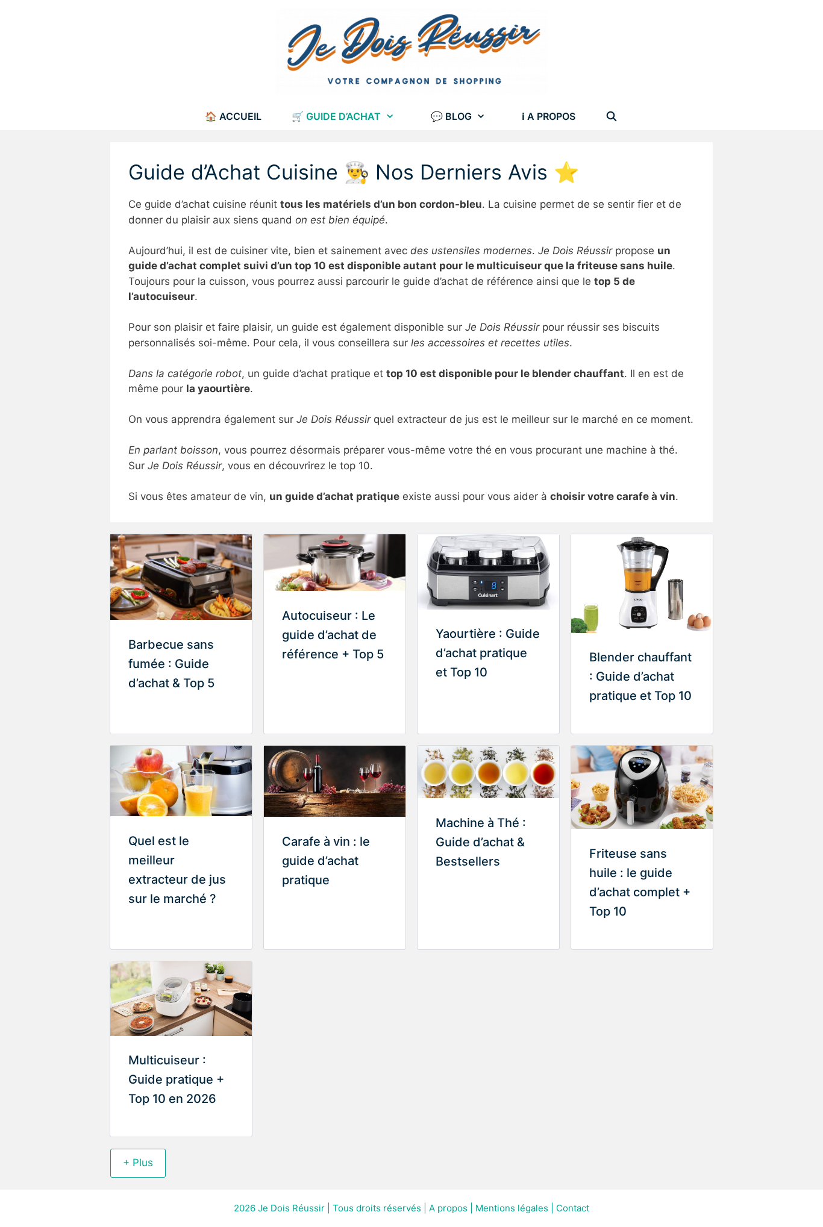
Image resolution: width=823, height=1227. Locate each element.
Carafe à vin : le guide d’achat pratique (326, 860)
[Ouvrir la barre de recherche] (611, 116)
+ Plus (138, 1163)
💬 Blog (451, 116)
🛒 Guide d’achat (336, 116)
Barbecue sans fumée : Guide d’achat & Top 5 (171, 663)
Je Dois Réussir (291, 1208)
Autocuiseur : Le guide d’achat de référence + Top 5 (333, 634)
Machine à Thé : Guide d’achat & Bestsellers (481, 842)
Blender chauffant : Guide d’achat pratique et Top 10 (640, 676)
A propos (448, 1208)
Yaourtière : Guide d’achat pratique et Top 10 (488, 652)
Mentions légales (511, 1208)
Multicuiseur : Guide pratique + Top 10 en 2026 (176, 1079)
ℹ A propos (548, 116)
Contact (572, 1208)
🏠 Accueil (233, 116)
